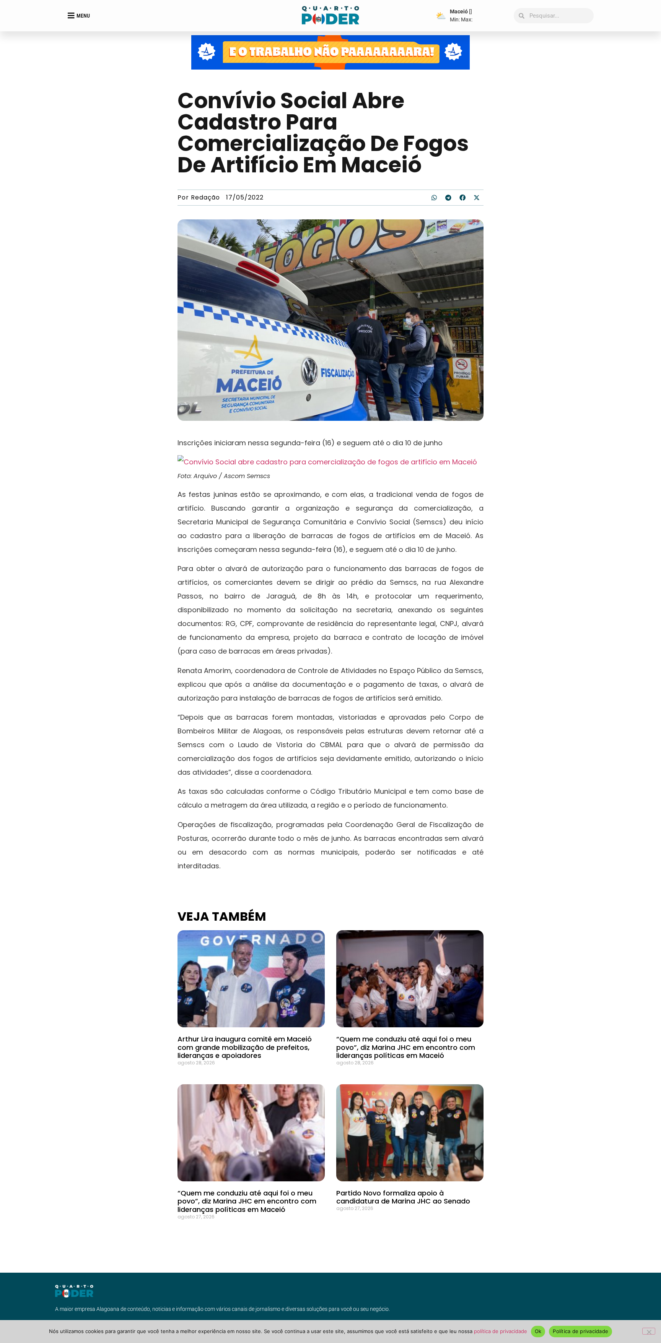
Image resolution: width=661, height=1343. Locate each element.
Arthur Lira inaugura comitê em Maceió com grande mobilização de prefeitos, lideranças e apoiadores (244, 1047)
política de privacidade (500, 1331)
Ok (538, 1331)
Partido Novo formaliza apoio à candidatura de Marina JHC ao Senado (403, 1197)
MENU (83, 16)
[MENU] (71, 15)
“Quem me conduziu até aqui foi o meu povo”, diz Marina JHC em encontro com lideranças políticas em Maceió (405, 1047)
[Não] (648, 1331)
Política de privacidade (580, 1331)
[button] (434, 197)
